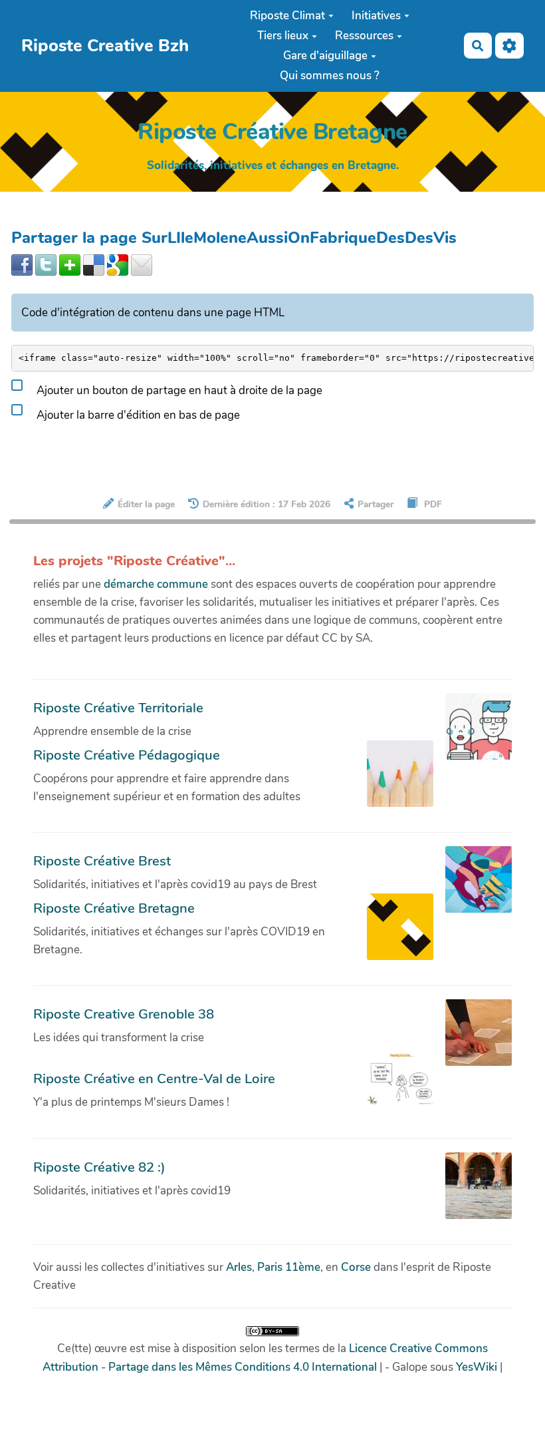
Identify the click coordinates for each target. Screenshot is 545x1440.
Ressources (364, 35)
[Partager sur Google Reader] (117, 264)
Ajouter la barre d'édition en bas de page (137, 415)
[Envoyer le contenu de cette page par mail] (141, 264)
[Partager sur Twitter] (45, 264)
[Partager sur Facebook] (22, 264)
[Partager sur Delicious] (93, 264)
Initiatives (376, 15)
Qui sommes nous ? (330, 75)
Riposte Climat (287, 15)
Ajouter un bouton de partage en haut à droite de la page (178, 390)
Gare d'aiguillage (325, 55)
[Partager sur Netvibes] (69, 264)
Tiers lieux (282, 35)
